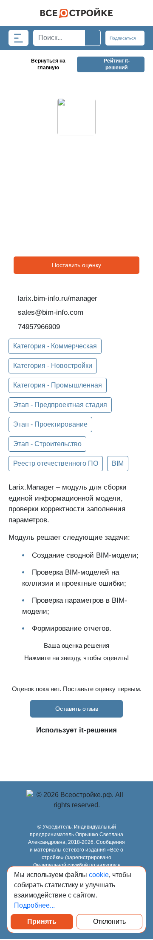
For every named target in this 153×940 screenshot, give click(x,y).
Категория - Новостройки (52, 365)
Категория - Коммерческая (55, 346)
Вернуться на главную (48, 64)
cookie (99, 874)
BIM (118, 463)
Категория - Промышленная (57, 385)
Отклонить (109, 921)
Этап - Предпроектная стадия (60, 404)
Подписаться (123, 38)
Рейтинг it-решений (117, 64)
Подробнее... (34, 905)
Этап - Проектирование (50, 424)
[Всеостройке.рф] (76, 13)
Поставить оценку (76, 265)
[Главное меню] (18, 38)
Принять (42, 921)
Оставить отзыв (76, 708)
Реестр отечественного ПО (55, 463)
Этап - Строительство (47, 443)
